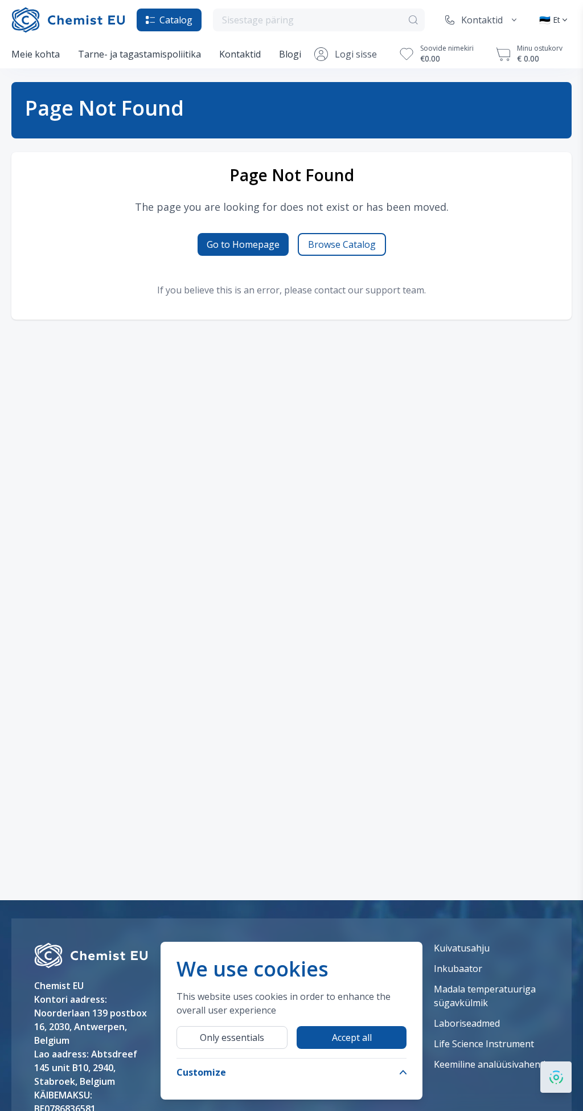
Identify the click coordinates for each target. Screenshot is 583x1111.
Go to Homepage (243, 244)
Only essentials (232, 1037)
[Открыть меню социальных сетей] (556, 1077)
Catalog (175, 20)
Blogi (290, 54)
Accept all (352, 1037)
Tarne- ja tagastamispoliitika (139, 54)
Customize (201, 1072)
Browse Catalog (342, 244)
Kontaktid (240, 54)
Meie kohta (35, 54)
